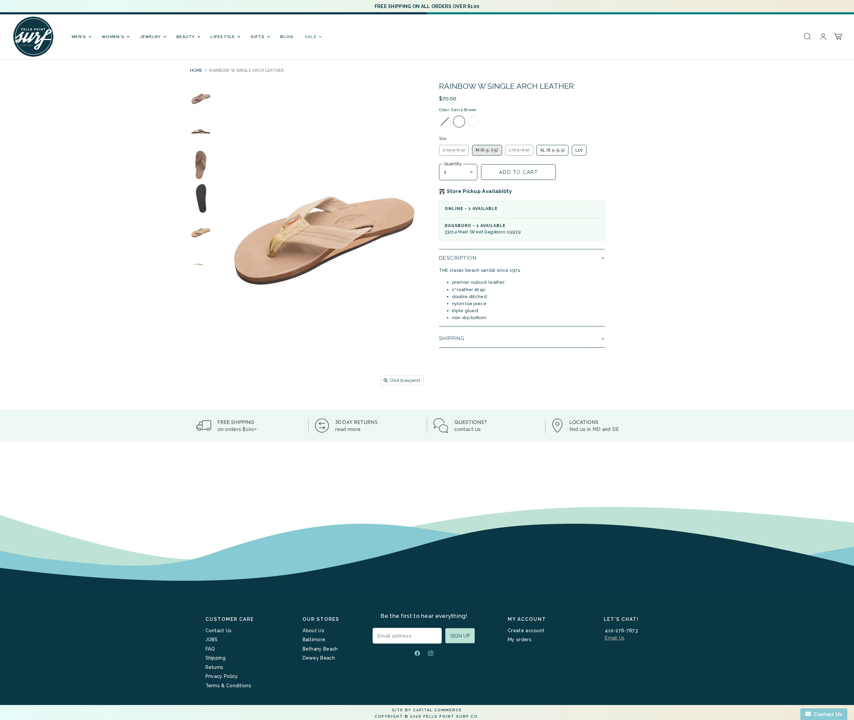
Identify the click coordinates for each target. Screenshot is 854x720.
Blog (286, 36)
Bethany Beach (320, 649)
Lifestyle (223, 36)
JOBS (211, 639)
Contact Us (218, 630)
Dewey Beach (319, 658)
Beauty (186, 36)
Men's (80, 36)
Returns (214, 667)
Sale (311, 36)
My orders (519, 639)
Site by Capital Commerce (427, 710)
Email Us (614, 638)
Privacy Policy (221, 676)
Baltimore (314, 639)
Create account (526, 630)
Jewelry (151, 36)
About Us (313, 630)
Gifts (258, 36)
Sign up (460, 636)
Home (196, 70)
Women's (114, 36)
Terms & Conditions (228, 685)
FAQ (210, 649)
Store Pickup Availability (479, 191)
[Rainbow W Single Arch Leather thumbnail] (200, 98)
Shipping (215, 658)
